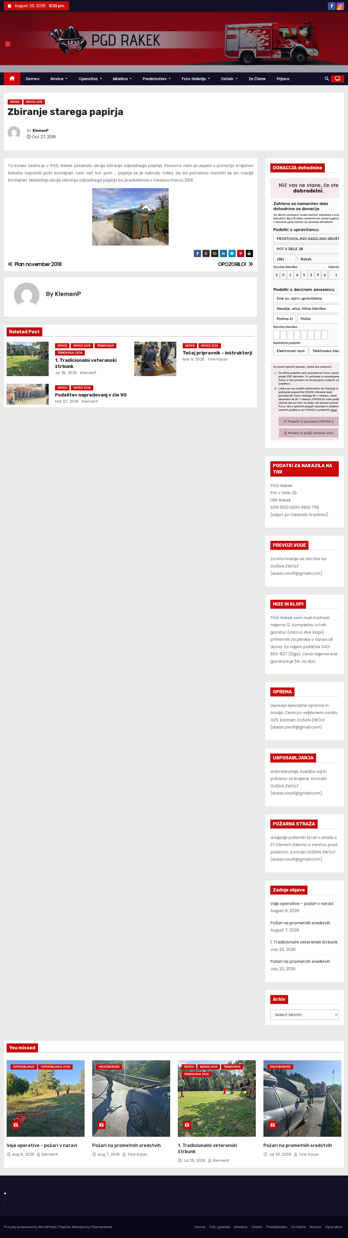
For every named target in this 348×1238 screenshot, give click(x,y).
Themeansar (101, 1226)
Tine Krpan (217, 359)
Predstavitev (155, 78)
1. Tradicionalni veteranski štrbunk (304, 942)
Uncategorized (109, 1067)
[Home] (12, 78)
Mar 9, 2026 (194, 359)
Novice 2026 (82, 346)
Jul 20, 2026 (280, 1154)
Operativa (89, 78)
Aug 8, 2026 (23, 1154)
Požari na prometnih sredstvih (300, 923)
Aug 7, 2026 (109, 1154)
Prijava (283, 78)
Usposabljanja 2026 (55, 1067)
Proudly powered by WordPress (30, 1226)
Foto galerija (219, 1226)
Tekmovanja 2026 (70, 353)
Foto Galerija (194, 78)
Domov (33, 78)
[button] (327, 79)
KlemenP (41, 131)
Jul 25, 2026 (66, 372)
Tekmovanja (105, 346)
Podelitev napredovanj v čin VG (91, 395)
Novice (58, 78)
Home (200, 1226)
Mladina (121, 78)
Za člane (257, 78)
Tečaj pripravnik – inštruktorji (217, 353)
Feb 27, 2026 (67, 401)
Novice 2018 (34, 102)
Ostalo (228, 78)
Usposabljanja (23, 1067)
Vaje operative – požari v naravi (301, 904)
